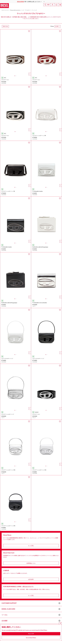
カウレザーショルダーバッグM (39, 135)
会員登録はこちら (31, 563)
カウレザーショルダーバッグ (7, 414)
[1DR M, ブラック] (15, 164)
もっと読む (31, 545)
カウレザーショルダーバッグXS (8, 470)
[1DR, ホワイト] (15, 331)
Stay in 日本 (31, 633)
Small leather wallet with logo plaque (40, 247)
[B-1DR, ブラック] (15, 108)
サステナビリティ (5, 10)
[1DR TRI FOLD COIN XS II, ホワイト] (46, 164)
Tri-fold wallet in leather (37, 191)
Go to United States (31, 637)
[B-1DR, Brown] (15, 52)
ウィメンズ (34, 10)
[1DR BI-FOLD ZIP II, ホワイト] (46, 220)
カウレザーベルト (5, 79)
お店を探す (31, 579)
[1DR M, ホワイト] (46, 108)
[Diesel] (4, 5)
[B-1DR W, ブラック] (46, 387)
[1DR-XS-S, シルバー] (15, 443)
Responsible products (15, 10)
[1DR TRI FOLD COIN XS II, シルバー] (46, 275)
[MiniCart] (56, 4)
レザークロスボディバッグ (7, 358)
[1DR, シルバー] (15, 387)
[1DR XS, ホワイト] (46, 443)
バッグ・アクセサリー (26, 10)
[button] (31, 1)
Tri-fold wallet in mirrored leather (39, 302)
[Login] (52, 4)
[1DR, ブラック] (46, 331)
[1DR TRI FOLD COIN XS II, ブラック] (15, 220)
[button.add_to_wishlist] (29, 31)
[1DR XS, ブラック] (15, 498)
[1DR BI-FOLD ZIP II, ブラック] (15, 275)
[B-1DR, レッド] (46, 52)
